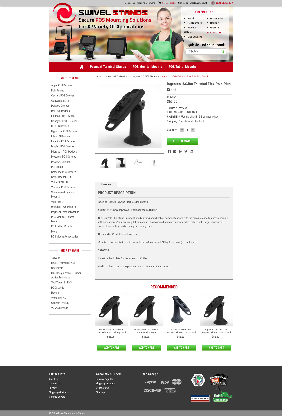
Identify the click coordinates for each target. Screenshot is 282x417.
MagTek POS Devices (62, 146)
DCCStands (57, 287)
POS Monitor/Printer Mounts (62, 219)
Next (160, 115)
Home (98, 76)
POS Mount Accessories (64, 236)
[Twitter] (185, 151)
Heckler (55, 292)
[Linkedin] (191, 151)
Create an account (198, 3)
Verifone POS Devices (63, 187)
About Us (54, 379)
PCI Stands (57, 167)
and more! (214, 32)
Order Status (102, 388)
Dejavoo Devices (60, 105)
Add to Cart (111, 347)
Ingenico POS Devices (63, 141)
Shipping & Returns (59, 392)
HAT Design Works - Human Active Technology (66, 275)
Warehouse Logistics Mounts (63, 195)
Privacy (53, 388)
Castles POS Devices (62, 95)
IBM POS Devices (60, 136)
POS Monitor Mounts (147, 67)
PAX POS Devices (60, 162)
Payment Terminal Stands (108, 67)
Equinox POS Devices (63, 116)
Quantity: (172, 129)
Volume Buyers (57, 396)
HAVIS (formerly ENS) (63, 263)
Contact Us (55, 383)
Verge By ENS (58, 298)
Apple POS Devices (61, 85)
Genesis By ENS (60, 303)
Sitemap (100, 392)
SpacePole (57, 268)
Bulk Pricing (57, 90)
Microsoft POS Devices (64, 151)
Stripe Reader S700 (61, 177)
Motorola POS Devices (63, 156)
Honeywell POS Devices (64, 121)
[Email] (174, 151)
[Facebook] (169, 151)
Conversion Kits (60, 100)
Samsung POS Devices (63, 172)
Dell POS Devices (60, 111)
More (54, 231)
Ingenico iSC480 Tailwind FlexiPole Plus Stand (184, 76)
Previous (99, 115)
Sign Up (109, 379)
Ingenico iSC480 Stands (145, 76)
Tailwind (55, 258)
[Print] (180, 151)
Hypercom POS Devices (64, 131)
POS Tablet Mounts (182, 67)
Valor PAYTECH (59, 182)
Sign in (181, 3)
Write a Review (178, 108)
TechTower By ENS (61, 282)
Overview (106, 184)
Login (99, 379)
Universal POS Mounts (63, 206)
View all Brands (59, 308)
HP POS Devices (60, 126)
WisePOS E (57, 202)
